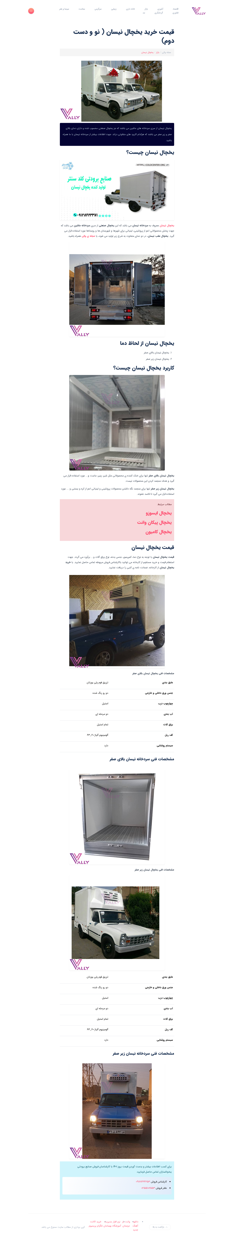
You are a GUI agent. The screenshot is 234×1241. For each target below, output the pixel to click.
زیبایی (114, 9)
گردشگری (159, 12)
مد (144, 12)
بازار (146, 9)
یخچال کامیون (158, 531)
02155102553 (148, 1188)
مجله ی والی (88, 236)
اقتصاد (175, 9)
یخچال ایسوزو (159, 513)
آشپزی (160, 9)
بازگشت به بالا (158, 1227)
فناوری (175, 12)
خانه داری (130, 9)
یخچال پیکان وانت (154, 522)
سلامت (82, 9)
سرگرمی (98, 9)
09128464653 (143, 1182)
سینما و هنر (64, 9)
